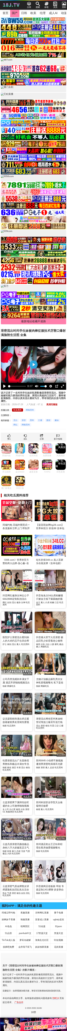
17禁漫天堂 (42, 933)
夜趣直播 (25, 912)
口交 (57, 602)
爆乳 (57, 644)
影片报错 (58, 439)
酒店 (14, 767)
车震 (52, 726)
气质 (28, 851)
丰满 (18, 767)
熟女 (5, 893)
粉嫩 (52, 602)
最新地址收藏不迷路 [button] (33, 321)
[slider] (17, 386)
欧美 (33, 13)
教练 (9, 767)
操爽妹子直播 (8, 919)
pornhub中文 (25, 933)
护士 (5, 644)
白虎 (47, 602)
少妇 (47, 644)
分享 (42, 439)
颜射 (48, 420)
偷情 (38, 644)
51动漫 (41, 926)
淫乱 (28, 893)
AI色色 (8, 926)
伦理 (43, 13)
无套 (23, 851)
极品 (61, 644)
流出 (15, 420)
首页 (5, 13)
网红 (15, 425)
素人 (43, 602)
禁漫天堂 (58, 933)
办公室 (12, 809)
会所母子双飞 (25, 947)
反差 (52, 767)
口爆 (40, 420)
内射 (18, 851)
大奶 (9, 853)
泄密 (24, 420)
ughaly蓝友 (58, 919)
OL (4, 812)
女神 (23, 602)
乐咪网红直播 (42, 912)
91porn (58, 926)
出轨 (43, 644)
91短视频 (58, 940)
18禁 (33, 1012)
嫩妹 (57, 420)
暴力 (14, 851)
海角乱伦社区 (42, 940)
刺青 (9, 851)
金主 (38, 602)
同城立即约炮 (8, 912)
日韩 (24, 13)
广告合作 (18, 1002)
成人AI (53, 13)
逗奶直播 (58, 947)
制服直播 (25, 919)
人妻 (52, 644)
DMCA (55, 998)
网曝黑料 (30, 410)
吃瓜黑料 (17, 410)
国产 (15, 13)
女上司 (6, 809)
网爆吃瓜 (45, 647)
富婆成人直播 (42, 919)
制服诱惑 (10, 812)
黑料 (32, 420)
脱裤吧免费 (8, 947)
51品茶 (8, 933)
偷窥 (38, 809)
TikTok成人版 (8, 940)
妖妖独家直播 (42, 947)
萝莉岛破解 (25, 940)
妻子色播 (58, 912)
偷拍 (9, 644)
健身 (18, 602)
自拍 (9, 602)
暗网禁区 (25, 926)
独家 (5, 686)
